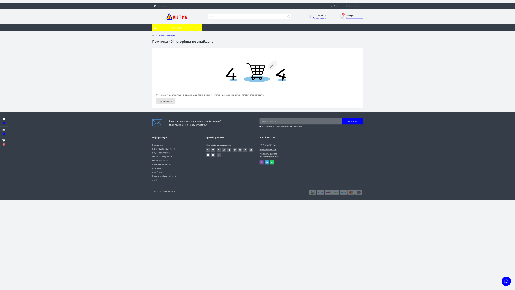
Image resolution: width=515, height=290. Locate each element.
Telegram (267, 162)
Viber (262, 162)
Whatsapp (272, 162)
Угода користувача (278, 126)
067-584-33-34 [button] (267, 145)
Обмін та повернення (162, 156)
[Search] (288, 16)
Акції (154, 180)
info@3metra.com (268, 149)
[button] (4, 142)
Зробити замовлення (354, 18)
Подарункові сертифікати (164, 176)
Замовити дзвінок (320, 18)
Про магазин (158, 145)
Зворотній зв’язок (160, 160)
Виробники (157, 172)
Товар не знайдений (167, 35)
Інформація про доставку (163, 149)
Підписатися (352, 121)
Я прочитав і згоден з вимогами (282, 126)
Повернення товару (161, 164)
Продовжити (165, 101)
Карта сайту (157, 168)
